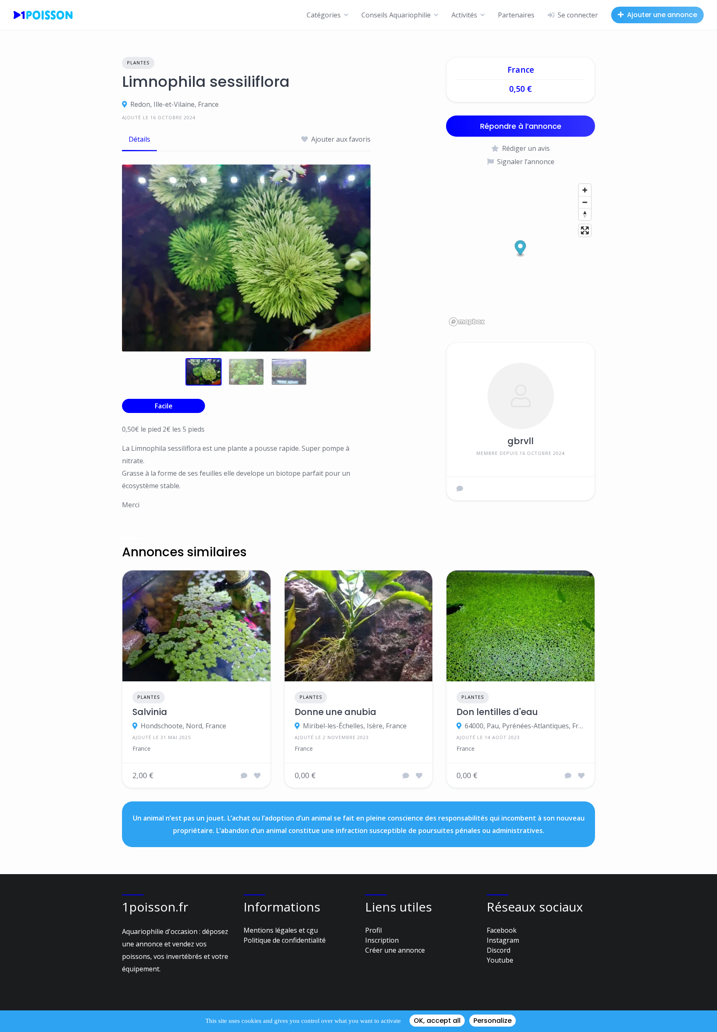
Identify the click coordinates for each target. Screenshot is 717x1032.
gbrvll (520, 441)
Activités (464, 15)
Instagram (503, 940)
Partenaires (516, 15)
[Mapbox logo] (467, 322)
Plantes (138, 62)
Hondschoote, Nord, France (183, 725)
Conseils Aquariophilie (396, 15)
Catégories (324, 15)
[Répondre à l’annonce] (244, 776)
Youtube (500, 960)
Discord (498, 950)
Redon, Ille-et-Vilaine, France (174, 104)
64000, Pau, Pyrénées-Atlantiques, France (525, 725)
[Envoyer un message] (459, 489)
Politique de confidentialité (285, 940)
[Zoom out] (585, 202)
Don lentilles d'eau (497, 712)
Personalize (492, 1020)
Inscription (382, 940)
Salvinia (149, 712)
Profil (373, 930)
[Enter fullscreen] (585, 230)
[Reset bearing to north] (585, 214)
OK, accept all (437, 1020)
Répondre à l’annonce (520, 126)
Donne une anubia (335, 712)
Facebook (502, 930)
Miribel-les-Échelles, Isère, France (355, 725)
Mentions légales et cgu (281, 930)
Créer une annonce (395, 950)
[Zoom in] (585, 190)
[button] (520, 248)
